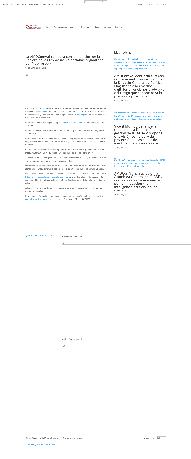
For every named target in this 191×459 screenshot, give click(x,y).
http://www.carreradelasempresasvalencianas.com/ (47, 177)
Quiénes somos (18, 7)
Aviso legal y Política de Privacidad (40, 445)
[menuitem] (167, 7)
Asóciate (137, 7)
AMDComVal (42, 111)
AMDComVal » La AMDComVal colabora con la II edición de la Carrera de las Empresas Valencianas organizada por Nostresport (81, 16)
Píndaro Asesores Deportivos (73, 122)
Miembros (34, 7)
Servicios (46, 7)
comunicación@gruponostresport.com (42, 199)
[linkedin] (101, 237)
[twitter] (107, 237)
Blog (44, 68)
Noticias (60, 7)
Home (5, 7)
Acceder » (29, 449)
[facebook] (112, 237)
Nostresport (81, 114)
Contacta (149, 7)
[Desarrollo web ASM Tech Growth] (161, 438)
